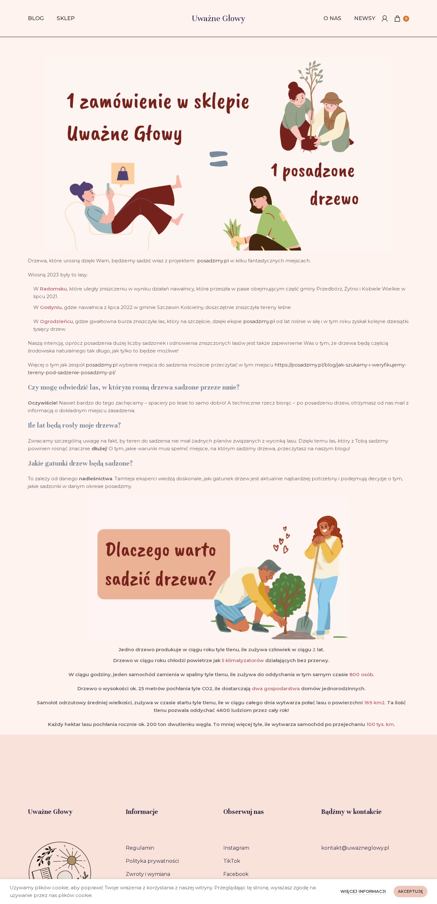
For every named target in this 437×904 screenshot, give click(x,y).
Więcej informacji (363, 891)
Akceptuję (410, 891)
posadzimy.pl (213, 261)
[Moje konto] (384, 18)
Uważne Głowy (218, 18)
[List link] (170, 848)
